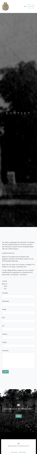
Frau (5, 284)
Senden (5, 371)
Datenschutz (22, 452)
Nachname (5, 301)
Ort (3, 326)
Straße (4, 309)
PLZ (3, 317)
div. (5, 288)
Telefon (4, 334)
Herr (5, 286)
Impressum (14, 452)
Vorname (5, 293)
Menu (30, 6)
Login (18, 416)
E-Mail (4, 342)
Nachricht (5, 350)
